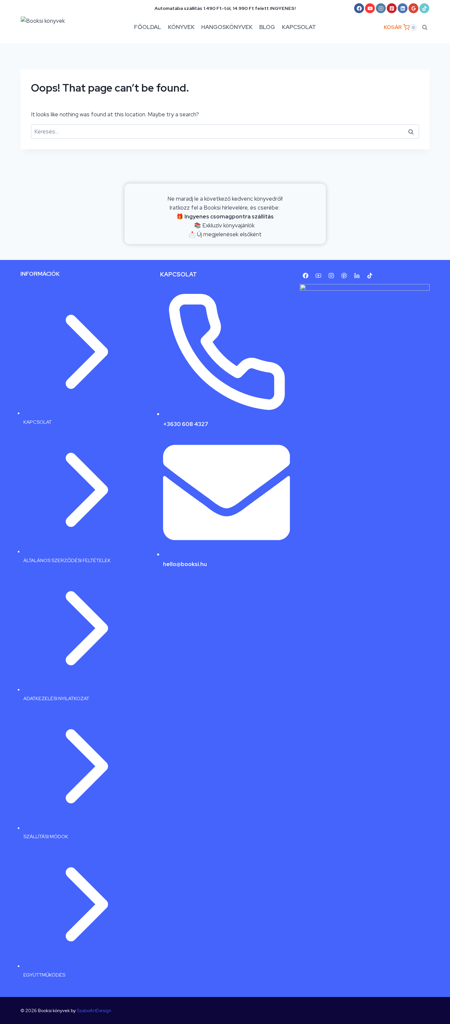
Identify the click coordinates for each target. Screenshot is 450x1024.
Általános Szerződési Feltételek (67, 560)
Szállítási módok (45, 836)
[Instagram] (381, 8)
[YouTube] (370, 8)
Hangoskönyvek (227, 27)
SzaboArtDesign (94, 1010)
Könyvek (181, 27)
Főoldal (147, 27)
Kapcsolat (299, 27)
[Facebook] (359, 8)
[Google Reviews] (413, 8)
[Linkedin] (403, 8)
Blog (267, 27)
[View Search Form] (424, 27)
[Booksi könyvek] (49, 27)
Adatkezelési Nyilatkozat (56, 698)
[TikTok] (424, 8)
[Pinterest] (392, 8)
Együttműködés (44, 975)
